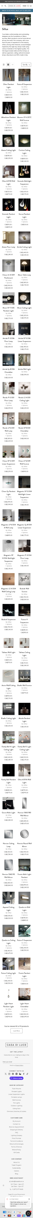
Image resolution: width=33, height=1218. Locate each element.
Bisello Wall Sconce (24, 686)
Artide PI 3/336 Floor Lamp (8, 341)
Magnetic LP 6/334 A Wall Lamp (8, 527)
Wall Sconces (16, 1100)
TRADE (24, 6)
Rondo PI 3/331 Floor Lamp (8, 400)
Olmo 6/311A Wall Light (24, 782)
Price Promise (16, 1138)
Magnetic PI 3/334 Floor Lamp (24, 558)
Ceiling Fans (16, 1108)
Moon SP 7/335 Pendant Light (8, 310)
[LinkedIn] (16, 1074)
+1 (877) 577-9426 (17, 1189)
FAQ (16, 1132)
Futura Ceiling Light (8, 974)
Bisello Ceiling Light (8, 719)
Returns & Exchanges (16, 1144)
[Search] (5, 6)
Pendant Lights (16, 1091)
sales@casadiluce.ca (17, 1181)
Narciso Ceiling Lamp (8, 846)
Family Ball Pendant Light (8, 782)
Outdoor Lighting (16, 1105)
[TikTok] (27, 1074)
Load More (16, 1031)
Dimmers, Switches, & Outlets (16, 1111)
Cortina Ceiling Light (24, 153)
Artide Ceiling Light (24, 248)
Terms (4, 1206)
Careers (16, 1171)
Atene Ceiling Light (8, 151)
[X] (6, 1074)
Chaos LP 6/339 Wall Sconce (24, 464)
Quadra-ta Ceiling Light (8, 943)
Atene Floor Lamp (8, 248)
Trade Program (16, 1165)
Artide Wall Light (24, 370)
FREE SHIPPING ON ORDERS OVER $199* (16, 1)
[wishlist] (28, 6)
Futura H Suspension (24, 622)
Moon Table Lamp (24, 276)
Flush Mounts (16, 1088)
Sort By (25, 65)
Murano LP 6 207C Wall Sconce (24, 120)
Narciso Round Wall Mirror (24, 846)
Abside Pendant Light (24, 721)
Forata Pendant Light (24, 976)
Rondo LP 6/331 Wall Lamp (8, 431)
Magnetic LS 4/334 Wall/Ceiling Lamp (8, 591)
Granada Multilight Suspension (24, 184)
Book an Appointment (16, 1127)
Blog (16, 1174)
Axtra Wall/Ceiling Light (8, 688)
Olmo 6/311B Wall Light (8, 184)
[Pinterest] (13, 1074)
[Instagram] (9, 1074)
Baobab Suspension (8, 620)
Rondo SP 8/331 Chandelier (24, 431)
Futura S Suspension (24, 941)
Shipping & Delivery (16, 1130)
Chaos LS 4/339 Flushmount (8, 277)
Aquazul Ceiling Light (8, 910)
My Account (16, 1121)
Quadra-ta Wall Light (24, 910)
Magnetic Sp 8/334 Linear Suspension (24, 527)
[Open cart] (31, 6)
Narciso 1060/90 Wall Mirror (8, 877)
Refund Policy (16, 1150)
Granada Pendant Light (8, 217)
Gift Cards (16, 1152)
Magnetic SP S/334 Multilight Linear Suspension (24, 495)
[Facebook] (24, 1074)
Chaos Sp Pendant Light (8, 494)
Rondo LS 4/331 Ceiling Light (24, 400)
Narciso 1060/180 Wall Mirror (24, 815)
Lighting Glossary (16, 1135)
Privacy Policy (19, 1065)
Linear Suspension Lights (16, 1094)
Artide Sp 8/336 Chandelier (9, 372)
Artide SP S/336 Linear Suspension (24, 341)
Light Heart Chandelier (24, 1006)
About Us (16, 1162)
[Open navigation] (2, 5)
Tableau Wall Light (8, 653)
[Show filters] (4, 65)
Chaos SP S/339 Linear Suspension (8, 464)
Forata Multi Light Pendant (24, 877)
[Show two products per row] (8, 64)
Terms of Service (16, 1147)
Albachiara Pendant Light (8, 120)
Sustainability (16, 1168)
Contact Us (16, 1124)
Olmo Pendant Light (8, 87)
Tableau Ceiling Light (24, 655)
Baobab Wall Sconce (24, 591)
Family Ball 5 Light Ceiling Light (24, 749)
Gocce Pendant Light (24, 217)
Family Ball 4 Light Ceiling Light (8, 749)
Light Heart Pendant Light (8, 1006)
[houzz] (20, 1074)
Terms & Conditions (16, 1141)
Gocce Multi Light (8, 813)
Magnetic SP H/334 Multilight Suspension (8, 559)
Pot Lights (16, 1103)
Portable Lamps (16, 1097)
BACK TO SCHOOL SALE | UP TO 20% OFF (16, 10)
